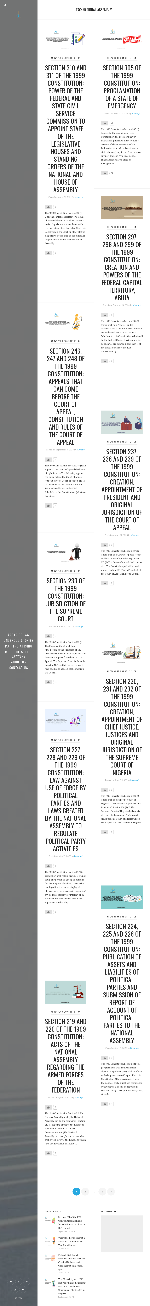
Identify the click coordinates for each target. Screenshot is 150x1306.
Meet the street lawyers (18, 654)
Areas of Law (19, 634)
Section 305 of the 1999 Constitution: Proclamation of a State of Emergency (122, 86)
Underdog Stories (19, 640)
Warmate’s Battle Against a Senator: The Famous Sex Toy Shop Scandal (71, 1241)
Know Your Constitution (65, 57)
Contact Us (18, 667)
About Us (19, 662)
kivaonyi (79, 197)
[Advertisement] (122, 1233)
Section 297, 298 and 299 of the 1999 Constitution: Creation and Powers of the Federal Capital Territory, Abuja (122, 267)
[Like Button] (48, 207)
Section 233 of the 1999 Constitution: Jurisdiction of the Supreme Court (66, 599)
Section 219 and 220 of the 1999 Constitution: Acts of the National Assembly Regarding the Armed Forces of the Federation (65, 1055)
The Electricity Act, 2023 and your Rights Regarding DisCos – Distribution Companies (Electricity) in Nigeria (72, 1286)
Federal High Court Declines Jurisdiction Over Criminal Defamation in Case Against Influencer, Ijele (71, 1262)
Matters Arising (19, 646)
